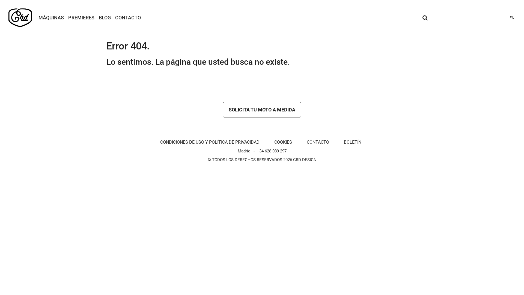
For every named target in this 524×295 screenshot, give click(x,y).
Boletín (352, 142)
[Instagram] (461, 17)
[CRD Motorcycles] (20, 17)
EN (512, 18)
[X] (490, 17)
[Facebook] (480, 17)
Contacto (128, 17)
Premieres (81, 17)
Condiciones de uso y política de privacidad (210, 142)
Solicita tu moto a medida (262, 110)
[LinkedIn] (500, 17)
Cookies (283, 142)
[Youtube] (471, 17)
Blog (105, 17)
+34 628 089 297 (272, 151)
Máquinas (51, 17)
